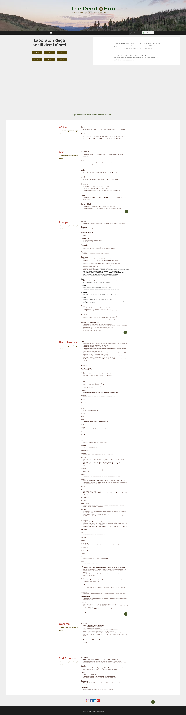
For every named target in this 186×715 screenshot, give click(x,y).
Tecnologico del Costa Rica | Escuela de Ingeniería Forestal (98, 689)
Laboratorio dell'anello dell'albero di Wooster (94, 534)
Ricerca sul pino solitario (89, 480)
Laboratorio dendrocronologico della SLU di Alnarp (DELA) (98, 307)
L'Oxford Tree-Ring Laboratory (91, 447)
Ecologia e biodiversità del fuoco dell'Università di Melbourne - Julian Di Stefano (103, 632)
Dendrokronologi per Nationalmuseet (92, 240)
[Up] (126, 211)
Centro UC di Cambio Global (90, 674)
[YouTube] (98, 700)
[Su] (125, 332)
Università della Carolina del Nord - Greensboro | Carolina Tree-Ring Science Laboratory (105, 526)
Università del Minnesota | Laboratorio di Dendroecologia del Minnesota (101, 462)
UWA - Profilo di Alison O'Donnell (91, 628)
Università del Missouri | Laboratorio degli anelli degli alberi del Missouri (101, 476)
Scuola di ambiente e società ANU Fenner (93, 625)
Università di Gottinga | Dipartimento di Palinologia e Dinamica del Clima (101, 263)
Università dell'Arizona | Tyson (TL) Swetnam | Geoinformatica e (99, 386)
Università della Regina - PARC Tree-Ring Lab (94, 346)
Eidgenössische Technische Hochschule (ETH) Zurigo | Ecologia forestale (101, 319)
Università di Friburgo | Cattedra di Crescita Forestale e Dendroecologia (101, 260)
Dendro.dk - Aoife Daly (89, 241)
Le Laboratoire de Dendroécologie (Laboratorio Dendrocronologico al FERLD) (102, 355)
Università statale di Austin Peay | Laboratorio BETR (96, 558)
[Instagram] (87, 700)
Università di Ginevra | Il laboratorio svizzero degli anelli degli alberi (100, 317)
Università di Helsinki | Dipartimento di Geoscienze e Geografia (99, 248)
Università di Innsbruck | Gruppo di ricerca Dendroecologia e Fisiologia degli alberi (104, 223)
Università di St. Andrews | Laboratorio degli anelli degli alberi (98, 328)
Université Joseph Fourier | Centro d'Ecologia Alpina (96, 253)
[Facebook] (91, 700)
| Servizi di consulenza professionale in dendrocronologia (110, 480)
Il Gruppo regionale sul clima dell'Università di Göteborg (97, 309)
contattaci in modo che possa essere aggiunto (128, 57)
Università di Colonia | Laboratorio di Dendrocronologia (97, 259)
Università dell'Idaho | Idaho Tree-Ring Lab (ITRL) (95, 421)
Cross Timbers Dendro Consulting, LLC (94, 711)
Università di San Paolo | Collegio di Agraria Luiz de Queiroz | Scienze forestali (103, 668)
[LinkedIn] (94, 700)
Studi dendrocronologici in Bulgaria (92, 229)
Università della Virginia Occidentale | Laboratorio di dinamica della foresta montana (104, 598)
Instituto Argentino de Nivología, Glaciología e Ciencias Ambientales (100, 659)
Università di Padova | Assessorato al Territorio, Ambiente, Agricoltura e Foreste (103, 281)
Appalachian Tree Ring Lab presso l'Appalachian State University (99, 522)
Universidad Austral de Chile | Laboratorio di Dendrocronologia (99, 676)
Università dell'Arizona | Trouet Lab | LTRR (93, 384)
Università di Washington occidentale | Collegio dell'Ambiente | (99, 593)
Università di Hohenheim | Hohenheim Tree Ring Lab (96, 262)
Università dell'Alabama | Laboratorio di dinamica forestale (98, 375)
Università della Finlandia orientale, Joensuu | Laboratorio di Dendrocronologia (103, 247)
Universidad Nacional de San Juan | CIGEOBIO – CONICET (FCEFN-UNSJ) (102, 661)
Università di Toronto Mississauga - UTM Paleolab (96, 345)
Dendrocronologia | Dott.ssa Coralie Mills (93, 330)
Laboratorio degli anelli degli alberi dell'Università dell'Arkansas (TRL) (100, 392)
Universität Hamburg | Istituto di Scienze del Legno (96, 268)
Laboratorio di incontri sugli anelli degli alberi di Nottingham (98, 327)
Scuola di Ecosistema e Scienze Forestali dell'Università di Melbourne (100, 629)
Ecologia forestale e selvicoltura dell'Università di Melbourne (98, 631)
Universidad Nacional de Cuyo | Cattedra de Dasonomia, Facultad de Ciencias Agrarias (105, 662)
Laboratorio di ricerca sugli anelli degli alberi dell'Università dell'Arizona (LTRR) (103, 383)
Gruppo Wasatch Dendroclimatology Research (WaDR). (97, 567)
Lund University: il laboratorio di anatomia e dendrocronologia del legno (101, 310)
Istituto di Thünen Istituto (106, 269)
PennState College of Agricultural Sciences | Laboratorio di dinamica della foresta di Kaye (105, 544)
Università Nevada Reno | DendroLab (92, 491)
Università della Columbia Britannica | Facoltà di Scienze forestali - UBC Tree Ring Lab (105, 343)
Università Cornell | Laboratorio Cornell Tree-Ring (96, 514)
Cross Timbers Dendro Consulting (91, 563)
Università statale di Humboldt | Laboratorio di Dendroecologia (99, 396)
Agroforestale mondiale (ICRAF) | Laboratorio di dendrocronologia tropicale (104, 129)
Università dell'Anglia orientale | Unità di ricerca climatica (97, 324)
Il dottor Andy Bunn (120, 593)
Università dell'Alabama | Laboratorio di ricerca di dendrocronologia (100, 374)
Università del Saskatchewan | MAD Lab (93, 351)
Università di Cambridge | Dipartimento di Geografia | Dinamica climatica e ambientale (105, 325)
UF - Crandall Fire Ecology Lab (90, 410)
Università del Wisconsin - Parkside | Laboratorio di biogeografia (99, 604)
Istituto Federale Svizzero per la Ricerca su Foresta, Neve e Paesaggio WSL (101, 316)
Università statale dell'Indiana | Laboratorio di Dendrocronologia (99, 428)
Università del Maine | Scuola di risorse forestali (95, 442)
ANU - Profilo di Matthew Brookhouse (92, 626)
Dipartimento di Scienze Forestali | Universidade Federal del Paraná (100, 669)
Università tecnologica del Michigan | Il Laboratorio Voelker (98, 454)
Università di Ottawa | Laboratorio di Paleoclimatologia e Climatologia (100, 357)
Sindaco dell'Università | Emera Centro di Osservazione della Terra (100, 677)
